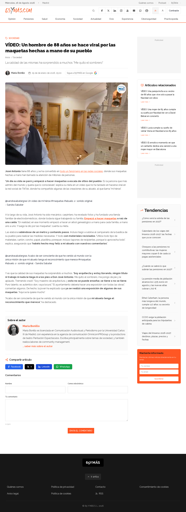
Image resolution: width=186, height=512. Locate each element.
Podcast (162, 3)
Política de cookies (61, 493)
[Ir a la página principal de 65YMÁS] (18, 10)
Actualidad (96, 19)
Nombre (8, 384)
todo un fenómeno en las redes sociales (81, 171)
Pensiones (29, 19)
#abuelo (68, 201)
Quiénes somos (146, 3)
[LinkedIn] (114, 10)
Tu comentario (11, 397)
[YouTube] (127, 10)
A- (156, 10)
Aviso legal (13, 493)
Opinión (12, 19)
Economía (60, 19)
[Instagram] (121, 10)
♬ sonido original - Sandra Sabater (33, 263)
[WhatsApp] (140, 10)
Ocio (111, 19)
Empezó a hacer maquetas (100, 218)
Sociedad (78, 19)
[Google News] (146, 10)
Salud (44, 19)
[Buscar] (93, 11)
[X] (108, 10)
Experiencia (127, 19)
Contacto (100, 486)
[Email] (134, 10)
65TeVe (174, 3)
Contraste (174, 10)
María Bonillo (18, 73)
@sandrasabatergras (16, 201)
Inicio (7, 57)
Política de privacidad (62, 486)
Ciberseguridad (148, 19)
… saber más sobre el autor (38, 346)
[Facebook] (102, 10)
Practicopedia (171, 19)
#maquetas (57, 201)
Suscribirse (158, 379)
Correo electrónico (75, 384)
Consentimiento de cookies (154, 486)
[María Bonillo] (7, 73)
